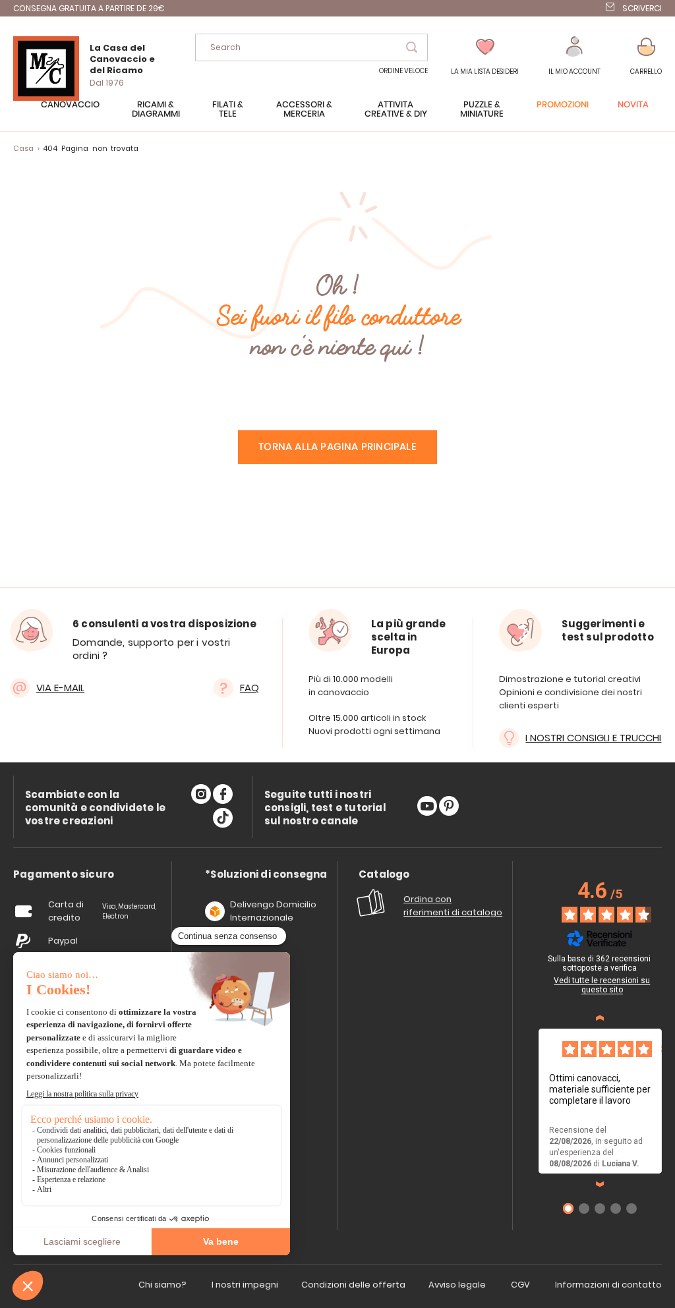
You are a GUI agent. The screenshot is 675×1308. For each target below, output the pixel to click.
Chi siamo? (162, 1284)
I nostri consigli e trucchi (593, 738)
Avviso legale (457, 1284)
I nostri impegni (245, 1284)
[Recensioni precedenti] (600, 1018)
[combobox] (311, 47)
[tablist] (63, 874)
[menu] (337, 116)
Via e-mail (60, 688)
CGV (520, 1284)
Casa (23, 148)
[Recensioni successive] (600, 1184)
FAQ (249, 688)
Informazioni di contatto (608, 1284)
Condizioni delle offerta (353, 1284)
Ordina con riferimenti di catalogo (452, 906)
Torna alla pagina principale (337, 447)
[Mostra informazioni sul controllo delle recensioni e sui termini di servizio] (664, 960)
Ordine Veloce (403, 71)
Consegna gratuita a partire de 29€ (89, 8)
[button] (574, 56)
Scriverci (642, 8)
